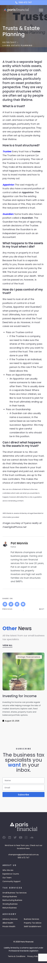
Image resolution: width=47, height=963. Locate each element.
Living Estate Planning (18, 45)
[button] (5, 604)
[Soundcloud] (31, 837)
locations (21, 848)
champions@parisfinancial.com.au (23, 854)
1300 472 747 (23, 857)
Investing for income (20, 696)
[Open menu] (41, 10)
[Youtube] (20, 837)
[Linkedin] (9, 837)
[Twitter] (15, 837)
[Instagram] (26, 837)
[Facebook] (4, 837)
